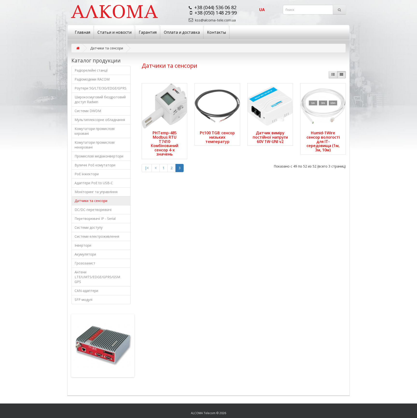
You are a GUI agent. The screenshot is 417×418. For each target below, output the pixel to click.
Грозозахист (85, 263)
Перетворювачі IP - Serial (95, 218)
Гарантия (148, 32)
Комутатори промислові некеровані (95, 144)
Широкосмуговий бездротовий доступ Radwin (100, 99)
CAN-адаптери (86, 290)
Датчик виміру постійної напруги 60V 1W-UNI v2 (270, 137)
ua (262, 9)
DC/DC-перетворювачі (93, 209)
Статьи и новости (114, 32)
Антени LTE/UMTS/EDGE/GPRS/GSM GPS (97, 277)
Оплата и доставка (182, 32)
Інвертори (83, 245)
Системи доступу (89, 227)
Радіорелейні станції (91, 70)
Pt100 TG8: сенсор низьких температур (217, 137)
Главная (82, 32)
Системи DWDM (88, 110)
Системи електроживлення (97, 236)
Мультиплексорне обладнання (100, 119)
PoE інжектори (87, 174)
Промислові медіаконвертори (99, 156)
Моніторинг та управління (96, 191)
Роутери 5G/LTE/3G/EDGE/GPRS (100, 88)
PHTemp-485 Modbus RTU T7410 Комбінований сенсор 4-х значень (164, 143)
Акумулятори (85, 254)
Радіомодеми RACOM (92, 79)
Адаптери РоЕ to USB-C (94, 183)
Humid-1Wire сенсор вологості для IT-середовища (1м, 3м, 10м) (323, 141)
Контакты (216, 32)
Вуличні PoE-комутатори (95, 165)
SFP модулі (83, 299)
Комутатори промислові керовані (95, 131)
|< (147, 168)
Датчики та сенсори (91, 200)
